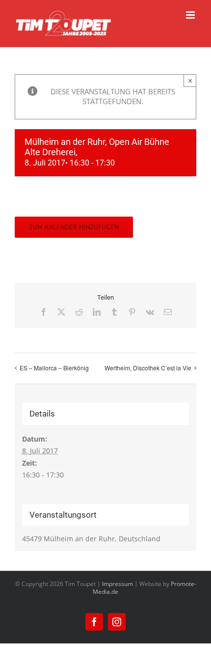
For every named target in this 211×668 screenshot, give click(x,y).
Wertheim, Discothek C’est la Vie (148, 367)
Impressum (117, 584)
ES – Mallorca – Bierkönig (54, 367)
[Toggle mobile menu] (191, 15)
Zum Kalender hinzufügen (74, 227)
